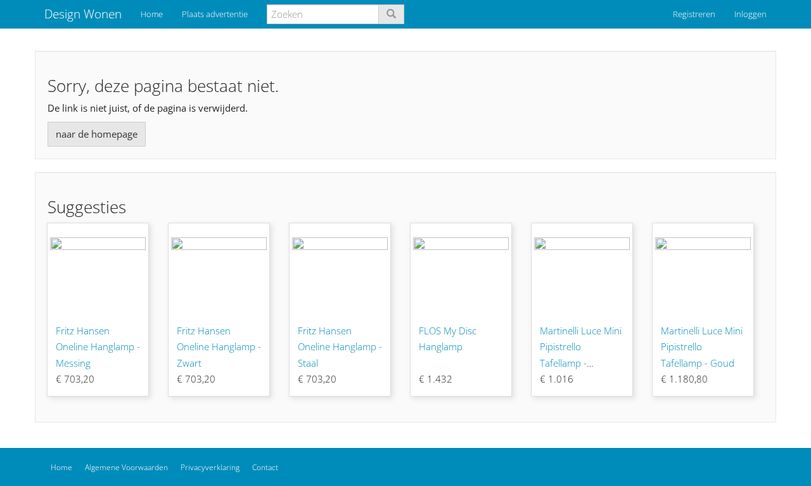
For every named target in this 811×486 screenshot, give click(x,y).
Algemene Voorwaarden (126, 467)
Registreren (694, 14)
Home (152, 14)
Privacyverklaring (210, 467)
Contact (265, 467)
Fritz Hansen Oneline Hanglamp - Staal (340, 346)
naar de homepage (96, 134)
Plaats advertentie (215, 14)
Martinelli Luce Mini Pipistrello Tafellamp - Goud (702, 346)
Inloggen (750, 14)
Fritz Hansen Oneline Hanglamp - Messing (98, 346)
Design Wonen (83, 14)
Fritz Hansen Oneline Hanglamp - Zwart (219, 346)
